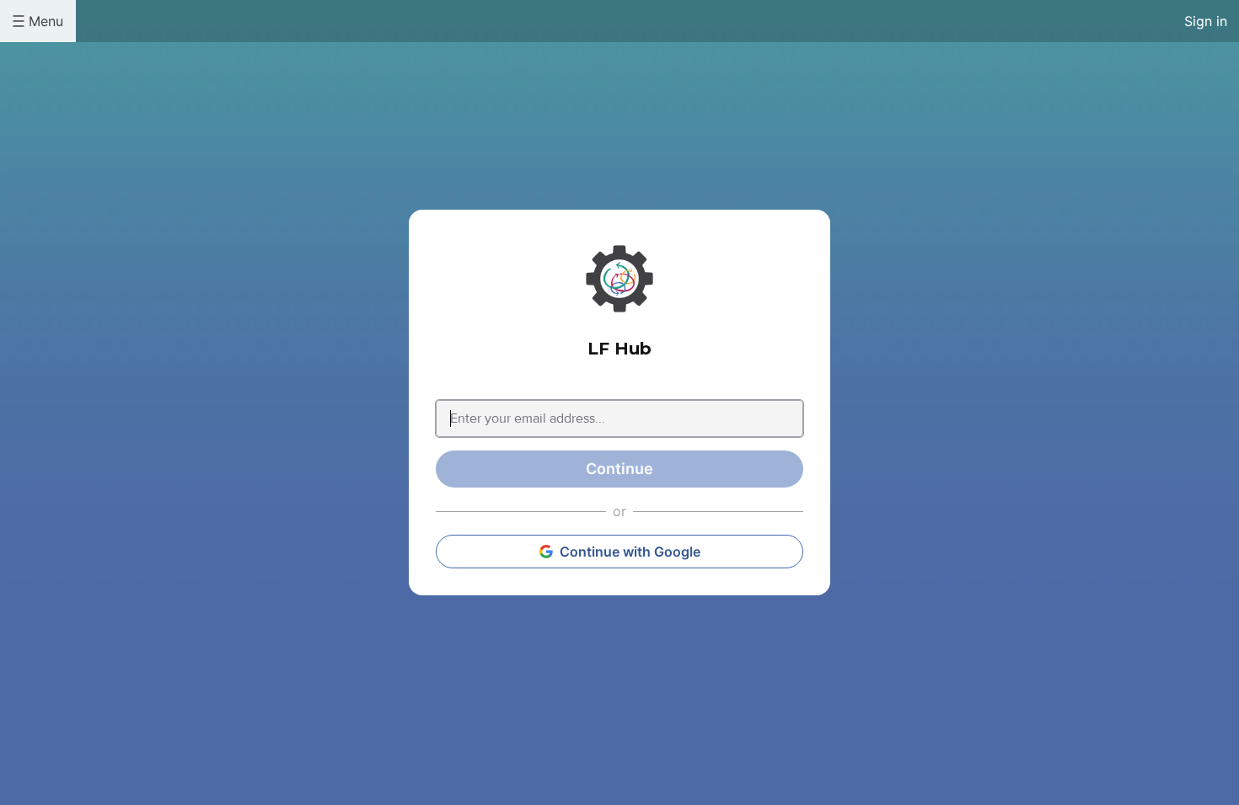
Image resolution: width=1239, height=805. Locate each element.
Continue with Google (630, 551)
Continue (619, 468)
